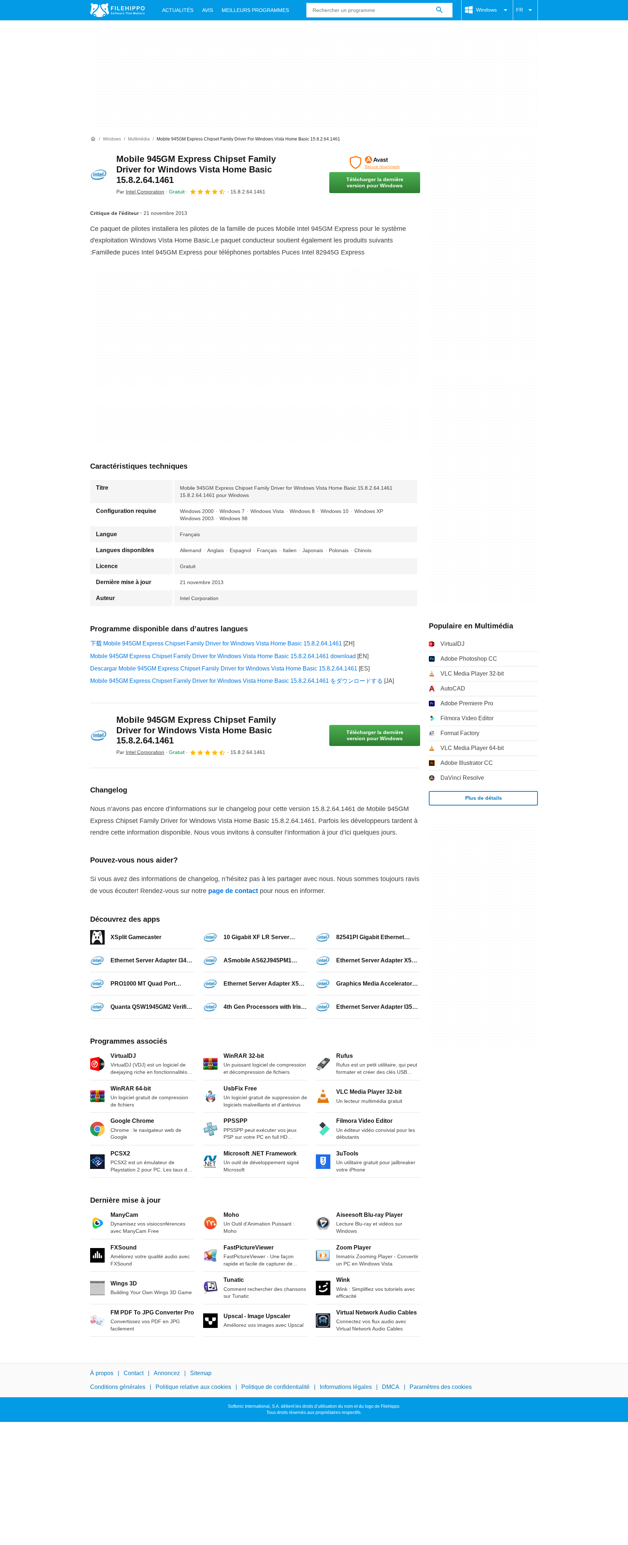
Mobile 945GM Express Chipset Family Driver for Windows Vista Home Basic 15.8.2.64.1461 (196, 169)
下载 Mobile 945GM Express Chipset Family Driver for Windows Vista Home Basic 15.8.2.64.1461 (216, 643)
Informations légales (346, 1387)
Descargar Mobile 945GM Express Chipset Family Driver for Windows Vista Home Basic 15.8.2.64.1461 (223, 668)
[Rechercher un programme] (439, 10)
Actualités (177, 10)
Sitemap (201, 1373)
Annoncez (167, 1373)
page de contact (233, 890)
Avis (207, 10)
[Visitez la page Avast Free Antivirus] (374, 162)
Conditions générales (117, 1387)
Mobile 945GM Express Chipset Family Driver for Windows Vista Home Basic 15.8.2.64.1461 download (223, 656)
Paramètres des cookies (441, 1387)
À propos (101, 1373)
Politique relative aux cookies (193, 1387)
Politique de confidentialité (275, 1387)
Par (140, 192)
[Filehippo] (117, 10)
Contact (134, 1373)
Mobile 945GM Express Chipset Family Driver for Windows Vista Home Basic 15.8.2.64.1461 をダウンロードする (236, 681)
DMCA (390, 1387)
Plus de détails (483, 798)
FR (519, 10)
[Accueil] (93, 139)
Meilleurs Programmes (255, 10)
